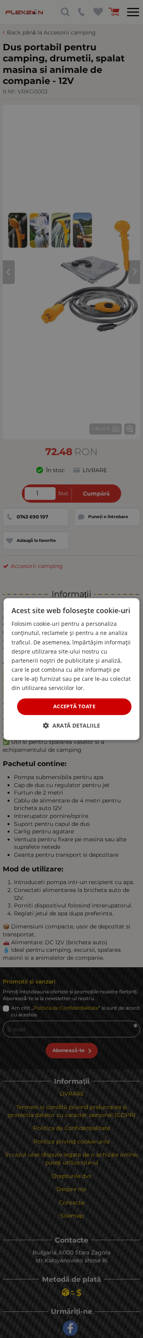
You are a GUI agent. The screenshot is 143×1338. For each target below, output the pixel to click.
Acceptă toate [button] (74, 706)
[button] (71, 725)
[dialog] (71, 669)
